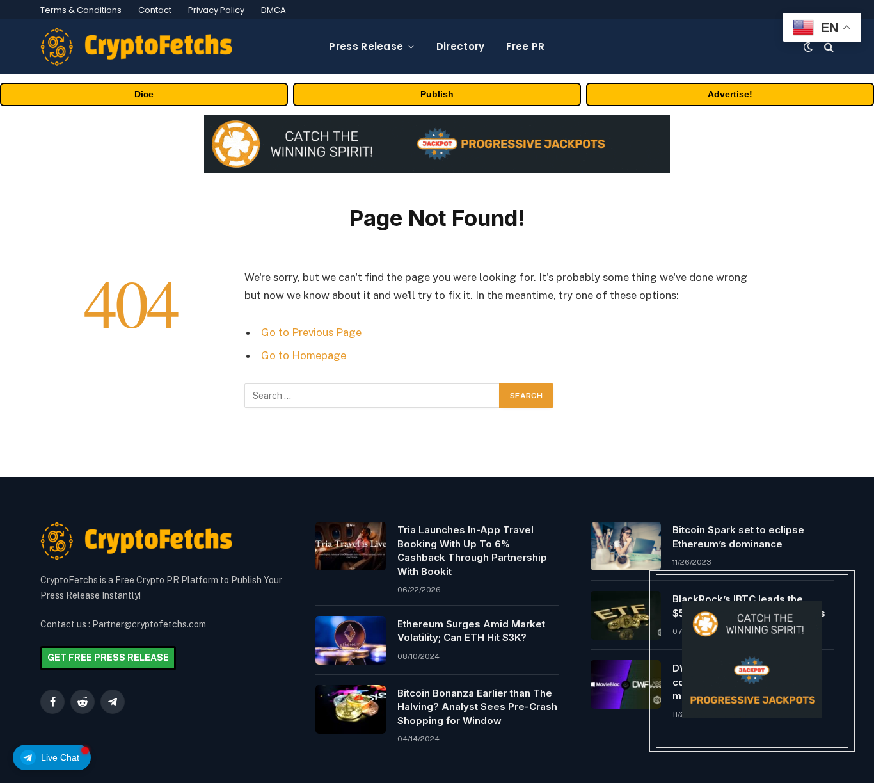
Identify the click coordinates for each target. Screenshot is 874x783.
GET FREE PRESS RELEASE (108, 657)
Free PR (525, 46)
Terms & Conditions (81, 10)
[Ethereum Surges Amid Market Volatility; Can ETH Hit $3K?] (350, 640)
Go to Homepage (303, 355)
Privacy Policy (216, 10)
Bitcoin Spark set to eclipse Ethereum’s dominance (738, 536)
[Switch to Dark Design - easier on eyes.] (808, 47)
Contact (154, 10)
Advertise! (730, 94)
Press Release (366, 46)
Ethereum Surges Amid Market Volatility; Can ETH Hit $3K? (471, 630)
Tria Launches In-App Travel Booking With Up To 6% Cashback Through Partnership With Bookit (472, 550)
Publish (437, 94)
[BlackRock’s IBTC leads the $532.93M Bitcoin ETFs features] (626, 615)
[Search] (828, 46)
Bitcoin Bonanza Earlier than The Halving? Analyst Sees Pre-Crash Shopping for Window (477, 707)
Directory (460, 46)
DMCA (273, 10)
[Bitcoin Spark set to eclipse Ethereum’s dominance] (626, 546)
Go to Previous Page (311, 332)
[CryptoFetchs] (136, 46)
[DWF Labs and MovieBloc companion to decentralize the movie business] (626, 684)
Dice (144, 94)
